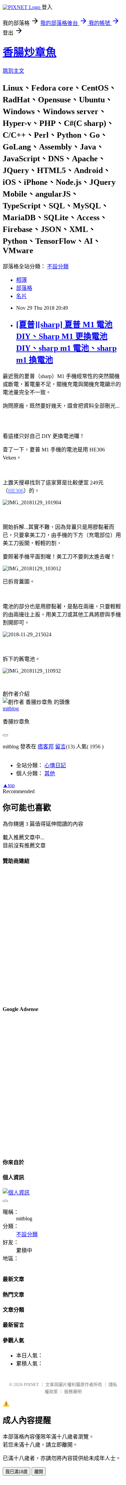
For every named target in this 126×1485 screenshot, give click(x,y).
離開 (38, 1471)
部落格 (24, 288)
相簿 (21, 280)
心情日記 (55, 765)
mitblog (11, 708)
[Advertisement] (63, 935)
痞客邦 (46, 746)
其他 (49, 773)
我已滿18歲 (16, 1471)
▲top (9, 785)
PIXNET (31, 1384)
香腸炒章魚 (29, 52)
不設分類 (58, 266)
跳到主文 (13, 71)
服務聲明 (73, 1391)
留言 (60, 746)
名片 (21, 296)
